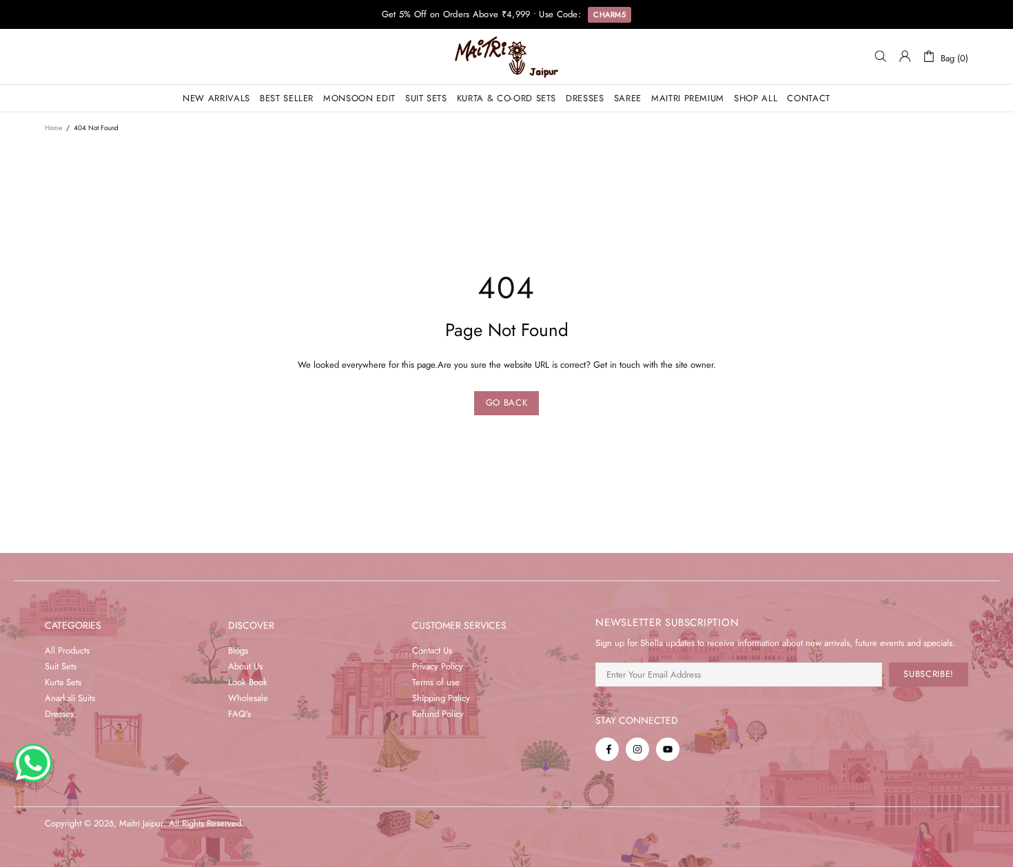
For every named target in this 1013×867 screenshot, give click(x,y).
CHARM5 (609, 14)
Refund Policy (438, 714)
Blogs (238, 650)
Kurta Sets (63, 682)
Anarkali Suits (70, 698)
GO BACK (507, 402)
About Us (245, 666)
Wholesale (248, 698)
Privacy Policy (437, 666)
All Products (67, 650)
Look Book (247, 682)
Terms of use (436, 682)
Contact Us (432, 650)
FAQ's (239, 714)
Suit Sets (60, 666)
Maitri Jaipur (506, 56)
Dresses (59, 714)
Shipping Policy (441, 698)
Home (53, 128)
